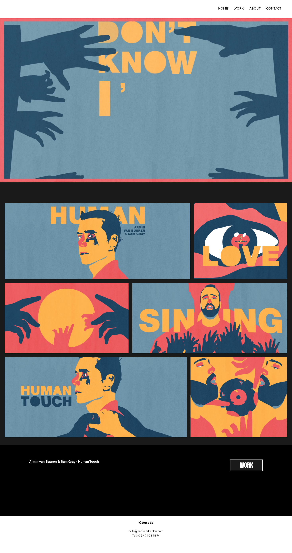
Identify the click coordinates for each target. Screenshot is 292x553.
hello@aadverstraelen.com (146, 531)
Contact (146, 522)
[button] (285, 177)
